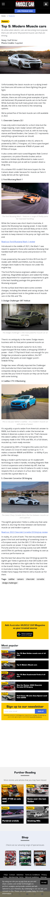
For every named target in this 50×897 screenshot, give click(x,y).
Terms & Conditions (32, 875)
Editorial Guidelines (32, 877)
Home (3, 16)
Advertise (20, 875)
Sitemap (43, 877)
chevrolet (30, 579)
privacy (35, 715)
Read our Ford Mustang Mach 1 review (18, 241)
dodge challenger (9, 583)
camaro (20, 579)
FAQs (6, 875)
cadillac (11, 579)
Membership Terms (16, 877)
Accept (44, 882)
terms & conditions (36, 717)
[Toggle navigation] (3, 4)
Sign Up (41, 711)
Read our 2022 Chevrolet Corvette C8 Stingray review (24, 532)
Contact (12, 875)
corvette (40, 579)
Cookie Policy (31, 891)
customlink (6, 786)
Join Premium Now (25, 11)
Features (12, 16)
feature (5, 21)
